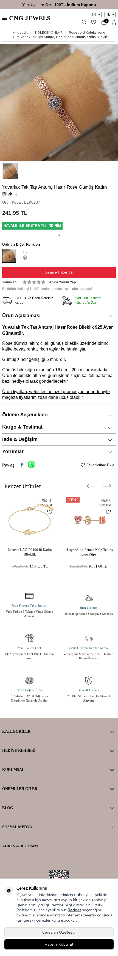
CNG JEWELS (29, 18)
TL (108, 14)
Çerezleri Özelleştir (59, 932)
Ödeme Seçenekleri (25, 414)
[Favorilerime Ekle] (46, 512)
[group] (59, 102)
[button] (91, 486)
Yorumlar (13, 451)
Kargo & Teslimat (22, 427)
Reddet (74, 909)
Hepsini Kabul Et (59, 944)
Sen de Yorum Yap (61, 282)
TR (94, 14)
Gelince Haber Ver (59, 272)
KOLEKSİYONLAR (49, 32)
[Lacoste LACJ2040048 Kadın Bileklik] (29, 519)
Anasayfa (21, 32)
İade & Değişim (20, 439)
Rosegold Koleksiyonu (87, 32)
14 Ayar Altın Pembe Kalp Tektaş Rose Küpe (88, 552)
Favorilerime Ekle (100, 465)
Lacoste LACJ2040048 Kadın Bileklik (30, 552)
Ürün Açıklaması (21, 315)
